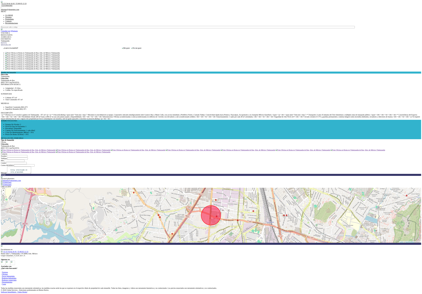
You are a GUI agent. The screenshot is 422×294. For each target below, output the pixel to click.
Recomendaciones (11, 23)
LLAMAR (9, 15)
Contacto (8, 21)
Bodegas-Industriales (9, 278)
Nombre (4, 156)
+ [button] (3, 190)
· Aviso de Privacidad (8, 257)
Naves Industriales (8, 276)
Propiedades (9, 19)
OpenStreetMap (409, 242)
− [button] (3, 193)
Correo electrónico (7, 165)
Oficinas (5, 274)
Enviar (3, 175)
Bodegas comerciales (9, 280)
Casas (4, 284)
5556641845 (7, 185)
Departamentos (7, 282)
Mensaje (4, 173)
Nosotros (8, 17)
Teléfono (4, 158)
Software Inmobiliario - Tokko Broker (14, 292)
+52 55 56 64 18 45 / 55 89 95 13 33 (15, 252)
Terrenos (5, 272)
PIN (2, 161)
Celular (3, 163)
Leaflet (401, 242)
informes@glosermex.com (10, 9)
